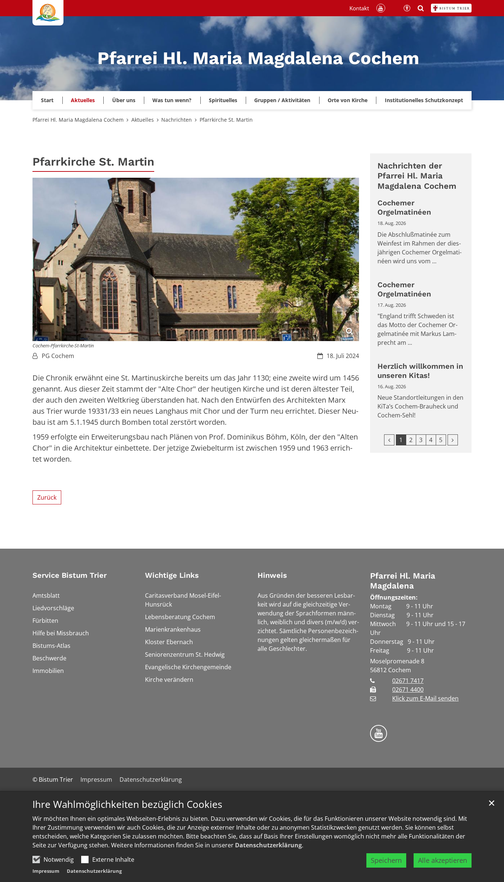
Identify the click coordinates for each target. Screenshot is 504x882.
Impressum (45, 871)
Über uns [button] (123, 100)
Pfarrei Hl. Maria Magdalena (402, 581)
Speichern (386, 860)
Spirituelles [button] (223, 100)
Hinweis (272, 575)
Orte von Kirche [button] (347, 100)
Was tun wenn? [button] (171, 100)
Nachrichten (176, 119)
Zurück (46, 497)
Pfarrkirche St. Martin (226, 119)
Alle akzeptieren (442, 860)
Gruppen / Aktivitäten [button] (282, 100)
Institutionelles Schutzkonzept (424, 100)
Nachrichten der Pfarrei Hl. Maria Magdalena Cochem (416, 176)
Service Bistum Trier (69, 575)
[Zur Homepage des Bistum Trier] (451, 8)
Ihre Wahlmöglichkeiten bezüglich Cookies (127, 804)
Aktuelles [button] (83, 100)
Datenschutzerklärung (268, 845)
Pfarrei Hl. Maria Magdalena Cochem (78, 119)
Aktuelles (142, 119)
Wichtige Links (172, 575)
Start (47, 100)
